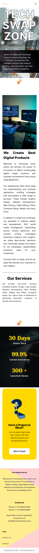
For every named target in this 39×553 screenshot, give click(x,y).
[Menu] (36, 4)
